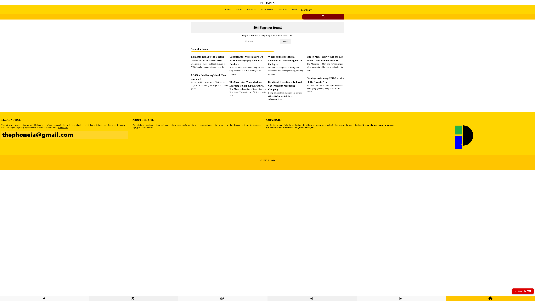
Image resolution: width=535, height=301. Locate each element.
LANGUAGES (306, 10)
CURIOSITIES (267, 9)
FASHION (283, 9)
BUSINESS (251, 9)
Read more (63, 127)
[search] (267, 41)
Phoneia (267, 2)
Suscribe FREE (524, 291)
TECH (239, 9)
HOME (228, 9)
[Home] (490, 299)
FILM (294, 9)
